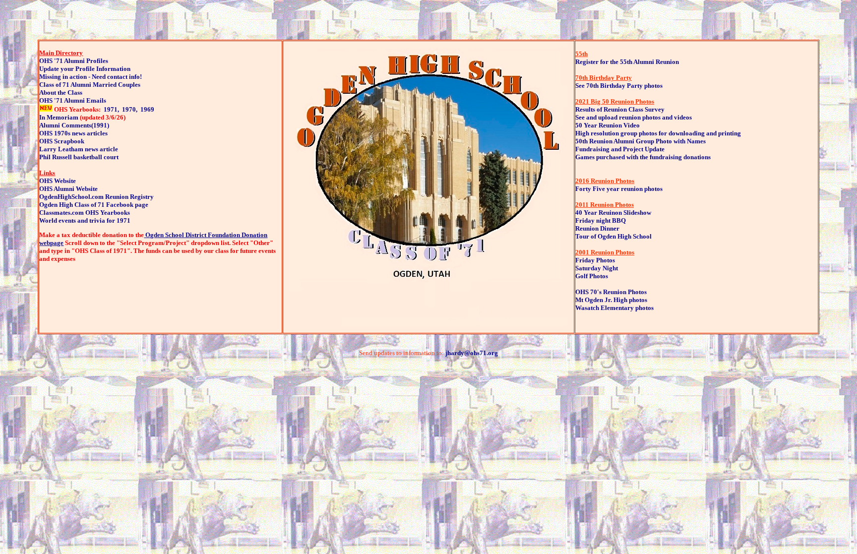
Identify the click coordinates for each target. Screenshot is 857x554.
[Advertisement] (428, 387)
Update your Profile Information (84, 68)
